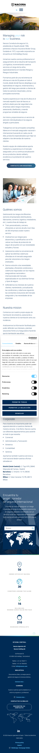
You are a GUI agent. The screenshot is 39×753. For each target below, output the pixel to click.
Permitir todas (19, 402)
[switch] (34, 382)
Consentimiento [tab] (7, 343)
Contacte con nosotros (21, 165)
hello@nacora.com (21, 666)
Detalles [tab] (18, 343)
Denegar (19, 413)
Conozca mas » (19, 681)
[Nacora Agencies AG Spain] (19, 5)
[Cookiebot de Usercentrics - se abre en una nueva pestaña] (28, 338)
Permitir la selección (19, 408)
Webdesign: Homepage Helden (20, 748)
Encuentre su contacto (19, 707)
